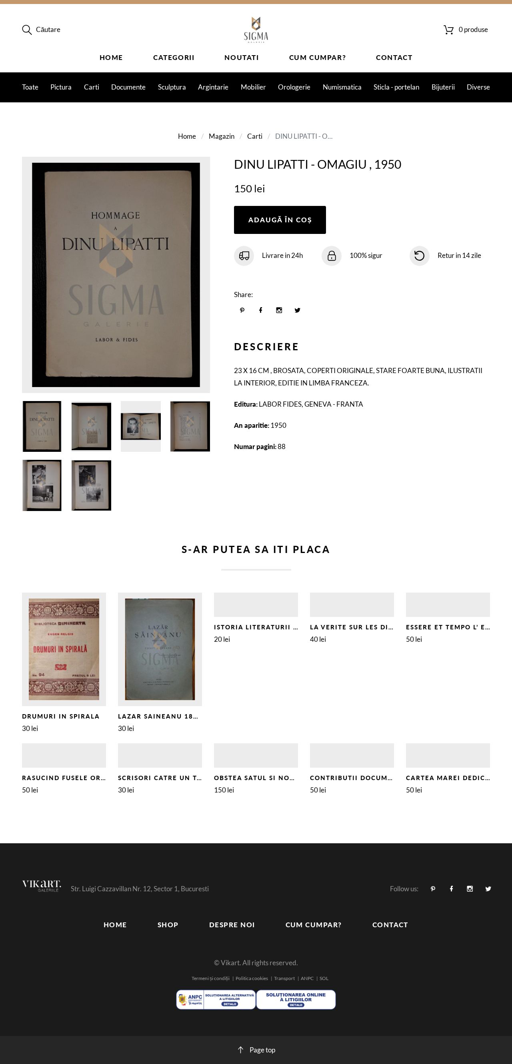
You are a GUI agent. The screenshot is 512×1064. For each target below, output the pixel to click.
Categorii (173, 57)
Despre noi (232, 924)
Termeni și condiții (211, 978)
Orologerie (294, 87)
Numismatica (342, 87)
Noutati (241, 57)
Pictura (61, 87)
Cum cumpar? (317, 57)
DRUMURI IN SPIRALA (61, 716)
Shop (168, 924)
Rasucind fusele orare (68, 777)
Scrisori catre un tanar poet (178, 777)
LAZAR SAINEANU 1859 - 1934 (173, 716)
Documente (128, 87)
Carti (91, 87)
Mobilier (253, 87)
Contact (394, 57)
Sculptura (172, 87)
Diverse (478, 87)
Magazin (221, 136)
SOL (324, 978)
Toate (30, 87)
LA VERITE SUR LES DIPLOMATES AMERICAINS (392, 627)
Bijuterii (443, 87)
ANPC (307, 978)
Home (111, 57)
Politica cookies (252, 978)
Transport (284, 978)
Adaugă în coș (280, 220)
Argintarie (213, 87)
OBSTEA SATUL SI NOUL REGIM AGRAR (283, 777)
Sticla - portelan (396, 87)
